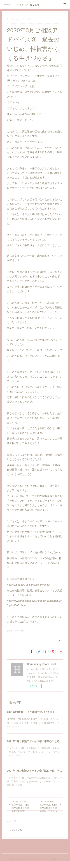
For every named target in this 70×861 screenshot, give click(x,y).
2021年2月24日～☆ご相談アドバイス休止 (31, 712)
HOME (7, 4)
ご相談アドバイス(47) (16, 630)
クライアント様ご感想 (28, 4)
